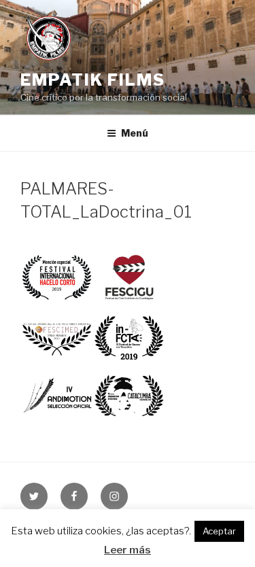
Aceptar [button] (219, 531)
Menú (134, 133)
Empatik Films (92, 80)
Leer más (127, 550)
